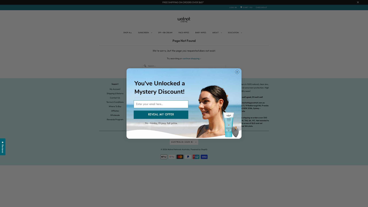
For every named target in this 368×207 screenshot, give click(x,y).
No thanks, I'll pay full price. (161, 122)
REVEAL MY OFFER (161, 114)
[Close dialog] (237, 72)
